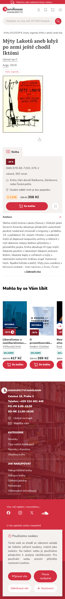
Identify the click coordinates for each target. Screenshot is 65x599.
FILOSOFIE (16, 32)
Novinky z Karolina (19, 449)
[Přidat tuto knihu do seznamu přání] (55, 206)
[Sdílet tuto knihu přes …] (39, 139)
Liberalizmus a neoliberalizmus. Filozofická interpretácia (13, 341)
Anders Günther (39, 346)
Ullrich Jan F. (10, 59)
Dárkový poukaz (17, 480)
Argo (6, 65)
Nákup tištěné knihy (20, 470)
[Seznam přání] (45, 10)
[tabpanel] (32, 184)
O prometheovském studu (41, 341)
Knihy (7, 32)
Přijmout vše (19, 576)
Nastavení (47, 588)
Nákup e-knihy (16, 475)
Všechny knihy (16, 454)
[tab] (12, 151)
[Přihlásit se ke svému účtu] (38, 10)
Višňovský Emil (12, 346)
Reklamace (14, 486)
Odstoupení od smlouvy (22, 491)
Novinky (13, 439)
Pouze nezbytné (45, 576)
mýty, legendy (31, 32)
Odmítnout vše (19, 588)
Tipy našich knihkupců (21, 444)
